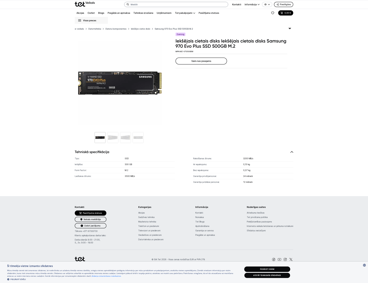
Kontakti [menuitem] (236, 4)
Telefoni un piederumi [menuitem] (148, 226)
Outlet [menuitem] (91, 12)
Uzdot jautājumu (92, 225)
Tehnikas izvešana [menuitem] (143, 12)
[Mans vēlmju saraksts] (273, 13)
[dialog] (184, 272)
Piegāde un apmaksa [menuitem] (119, 12)
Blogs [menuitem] (101, 12)
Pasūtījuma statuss (209, 12)
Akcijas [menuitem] (80, 12)
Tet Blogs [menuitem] (200, 221)
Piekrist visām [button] (267, 269)
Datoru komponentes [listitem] (116, 29)
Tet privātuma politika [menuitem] (257, 217)
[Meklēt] (127, 4)
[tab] (184, 168)
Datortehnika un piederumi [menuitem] (150, 239)
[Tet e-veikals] (85, 4)
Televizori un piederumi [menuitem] (149, 230)
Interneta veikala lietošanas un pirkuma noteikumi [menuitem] (270, 226)
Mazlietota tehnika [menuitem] (147, 221)
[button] (267, 4)
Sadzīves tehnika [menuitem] (146, 217)
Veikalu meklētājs (92, 219)
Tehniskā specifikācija (92, 152)
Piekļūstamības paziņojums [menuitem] (259, 221)
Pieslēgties (285, 4)
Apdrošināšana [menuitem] (202, 226)
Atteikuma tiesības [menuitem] (255, 212)
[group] (252, 4)
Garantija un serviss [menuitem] (204, 230)
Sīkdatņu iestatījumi (256, 230)
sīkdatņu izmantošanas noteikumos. (106, 276)
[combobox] (364, 265)
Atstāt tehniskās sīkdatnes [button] (267, 275)
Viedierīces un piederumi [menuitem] (150, 235)
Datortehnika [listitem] (94, 29)
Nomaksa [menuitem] (199, 217)
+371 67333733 (90, 231)
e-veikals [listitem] (79, 29)
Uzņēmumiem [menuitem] (164, 12)
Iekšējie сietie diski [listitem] (140, 29)
